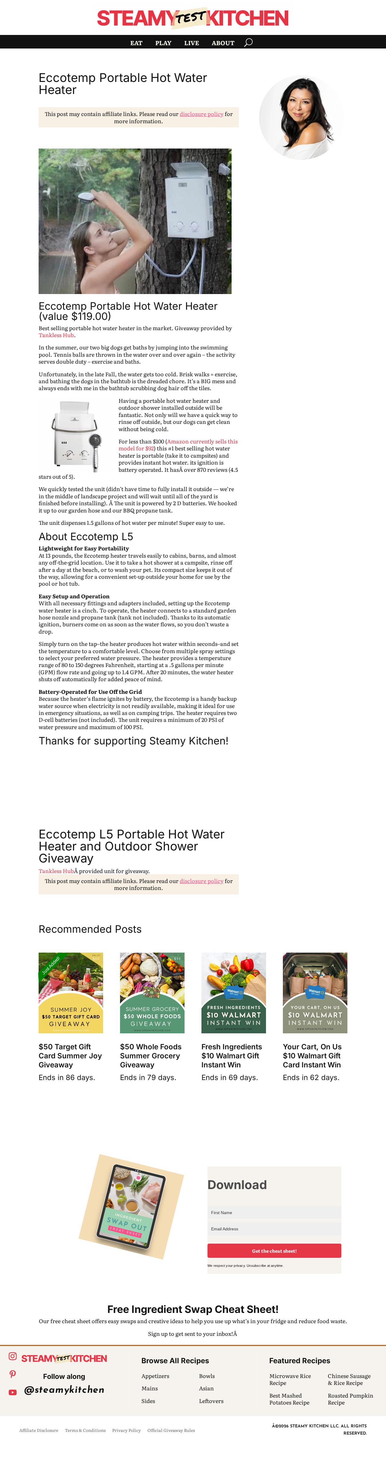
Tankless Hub (56, 335)
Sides (148, 1401)
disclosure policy (201, 114)
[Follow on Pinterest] (13, 1374)
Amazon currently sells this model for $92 (178, 444)
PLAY (163, 43)
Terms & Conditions (85, 1430)
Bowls (207, 1376)
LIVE (191, 43)
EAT (136, 43)
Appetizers (155, 1376)
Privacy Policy (126, 1430)
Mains (149, 1388)
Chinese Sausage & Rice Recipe (349, 1379)
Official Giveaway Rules (171, 1430)
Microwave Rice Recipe (290, 1379)
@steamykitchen (64, 1390)
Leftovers (211, 1401)
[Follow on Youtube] (13, 1392)
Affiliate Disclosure (38, 1430)
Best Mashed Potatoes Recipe (289, 1398)
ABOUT (223, 43)
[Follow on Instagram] (13, 1356)
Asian (206, 1388)
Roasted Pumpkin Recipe (350, 1398)
